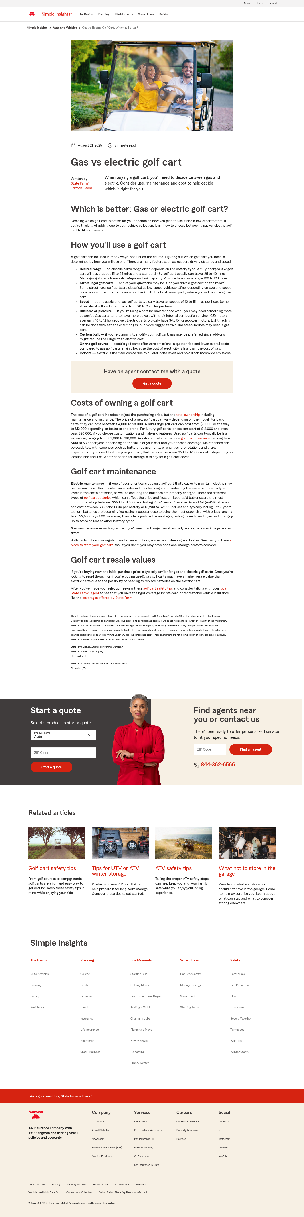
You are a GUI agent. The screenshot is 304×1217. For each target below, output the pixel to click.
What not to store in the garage (247, 871)
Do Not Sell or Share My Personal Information (124, 1192)
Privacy (56, 1184)
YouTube (223, 1156)
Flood (234, 996)
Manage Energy (190, 985)
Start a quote (51, 767)
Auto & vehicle (40, 974)
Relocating (137, 1052)
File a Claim (140, 1121)
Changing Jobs (140, 1018)
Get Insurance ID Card (147, 1165)
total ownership (188, 415)
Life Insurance (89, 1029)
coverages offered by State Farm (107, 598)
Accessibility (122, 1184)
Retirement (87, 1040)
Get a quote (152, 383)
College (85, 974)
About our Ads (36, 1184)
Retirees (181, 1139)
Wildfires (236, 1040)
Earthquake (238, 974)
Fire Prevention (240, 985)
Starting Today (190, 1007)
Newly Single (139, 1040)
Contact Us (98, 1121)
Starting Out (138, 974)
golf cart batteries (97, 497)
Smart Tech (188, 996)
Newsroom (98, 1139)
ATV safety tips (173, 868)
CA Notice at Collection (79, 1192)
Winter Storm (239, 1052)
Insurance (86, 1018)
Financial (86, 996)
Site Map (141, 1184)
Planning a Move (141, 1029)
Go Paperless (141, 1156)
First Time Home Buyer (145, 996)
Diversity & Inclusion (187, 1130)
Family (34, 996)
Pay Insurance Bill (144, 1139)
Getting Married (141, 985)
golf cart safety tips (158, 588)
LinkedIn (223, 1147)
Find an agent (250, 749)
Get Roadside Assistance (148, 1130)
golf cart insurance (195, 438)
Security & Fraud (76, 1184)
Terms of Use (100, 1184)
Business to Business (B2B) (107, 1147)
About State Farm (102, 1130)
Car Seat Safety (190, 974)
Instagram (224, 1139)
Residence (37, 1007)
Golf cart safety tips (52, 868)
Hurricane (237, 1007)
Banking (35, 985)
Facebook (224, 1121)
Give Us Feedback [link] (102, 1156)
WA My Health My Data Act (44, 1192)
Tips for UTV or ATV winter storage (115, 871)
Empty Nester (139, 1063)
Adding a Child (140, 1007)
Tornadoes (237, 1029)
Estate (84, 985)
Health (84, 1007)
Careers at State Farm (189, 1121)
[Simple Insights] (57, 16)
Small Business (90, 1052)
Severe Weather (241, 1018)
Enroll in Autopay (143, 1147)
